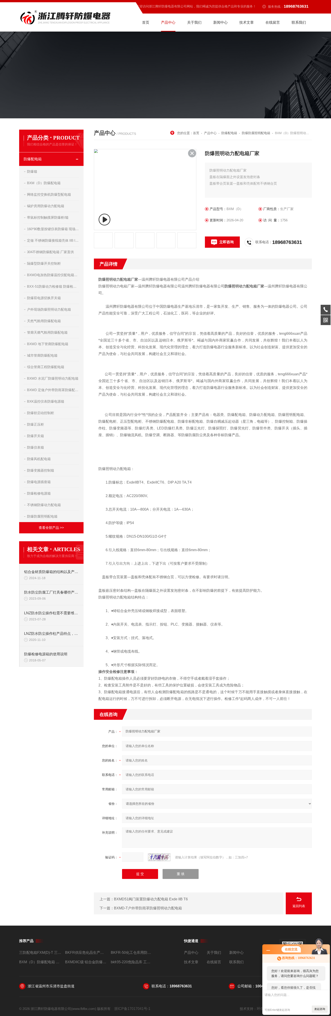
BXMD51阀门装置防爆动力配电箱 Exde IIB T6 (151, 899)
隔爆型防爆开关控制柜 (44, 263)
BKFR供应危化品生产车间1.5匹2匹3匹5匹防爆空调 (86, 952)
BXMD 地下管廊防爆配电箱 (47, 344)
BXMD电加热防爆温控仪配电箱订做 (53, 275)
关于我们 (194, 22)
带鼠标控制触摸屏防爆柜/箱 (47, 217)
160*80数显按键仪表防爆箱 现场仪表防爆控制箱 (53, 229)
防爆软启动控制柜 (40, 413)
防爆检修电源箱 (39, 493)
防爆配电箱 (33, 159)
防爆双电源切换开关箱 (44, 298)
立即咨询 (226, 242)
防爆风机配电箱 (39, 459)
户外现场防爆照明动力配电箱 (49, 309)
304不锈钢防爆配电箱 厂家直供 (50, 252)
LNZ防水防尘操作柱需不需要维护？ (51, 613)
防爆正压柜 (35, 424)
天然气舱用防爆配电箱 (44, 321)
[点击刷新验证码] (159, 857)
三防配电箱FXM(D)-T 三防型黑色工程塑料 (40, 952)
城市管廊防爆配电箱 (42, 355)
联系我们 (299, 22)
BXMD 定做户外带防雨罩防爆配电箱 (53, 390)
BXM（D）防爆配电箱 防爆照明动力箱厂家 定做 (40, 962)
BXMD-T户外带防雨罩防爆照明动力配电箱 (148, 908)
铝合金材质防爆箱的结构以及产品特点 (51, 572)
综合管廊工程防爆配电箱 (45, 367)
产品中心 (168, 22)
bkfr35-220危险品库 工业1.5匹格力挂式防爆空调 (132, 962)
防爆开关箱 (35, 436)
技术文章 (246, 22)
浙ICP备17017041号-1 (132, 1009)
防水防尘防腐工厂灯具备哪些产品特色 (51, 592)
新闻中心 (220, 22)
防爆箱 (32, 171)
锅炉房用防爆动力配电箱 (45, 206)
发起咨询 (319, 1009)
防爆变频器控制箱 (40, 470)
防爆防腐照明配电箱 (42, 516)
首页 (145, 22)
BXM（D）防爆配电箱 (44, 183)
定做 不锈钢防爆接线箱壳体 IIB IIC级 (53, 240)
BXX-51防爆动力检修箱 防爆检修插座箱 (53, 286)
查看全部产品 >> (51, 528)
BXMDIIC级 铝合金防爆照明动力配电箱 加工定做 (86, 962)
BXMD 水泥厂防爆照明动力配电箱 (52, 378)
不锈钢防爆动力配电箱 (44, 505)
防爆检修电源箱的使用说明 (45, 654)
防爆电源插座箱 (39, 482)
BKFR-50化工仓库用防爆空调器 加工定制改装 (132, 952)
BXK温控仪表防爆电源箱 (45, 401)
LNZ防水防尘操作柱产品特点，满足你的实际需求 (51, 633)
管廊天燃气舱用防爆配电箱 (47, 332)
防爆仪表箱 (35, 447)
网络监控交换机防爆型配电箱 (49, 194)
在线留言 (272, 22)
